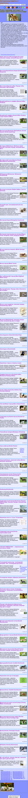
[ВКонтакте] (5, 7)
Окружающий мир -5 (6, 774)
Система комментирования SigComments (8, 54)
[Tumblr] (19, 7)
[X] (9, 7)
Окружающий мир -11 (6, 778)
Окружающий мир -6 (18, 774)
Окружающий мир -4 (18, 773)
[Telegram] (25, 7)
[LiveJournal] (17, 7)
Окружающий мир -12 (19, 778)
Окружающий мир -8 (18, 775)
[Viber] (21, 7)
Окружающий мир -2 (18, 771)
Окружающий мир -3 (6, 773)
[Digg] (13, 7)
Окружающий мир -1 (6, 771)
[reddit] (15, 7)
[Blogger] (11, 7)
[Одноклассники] (7, 7)
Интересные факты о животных (9, 2)
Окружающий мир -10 (18, 777)
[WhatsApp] (23, 7)
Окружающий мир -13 (6, 779)
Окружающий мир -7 (6, 775)
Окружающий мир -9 (6, 777)
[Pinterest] (27, 7)
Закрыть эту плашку (13, 797)
